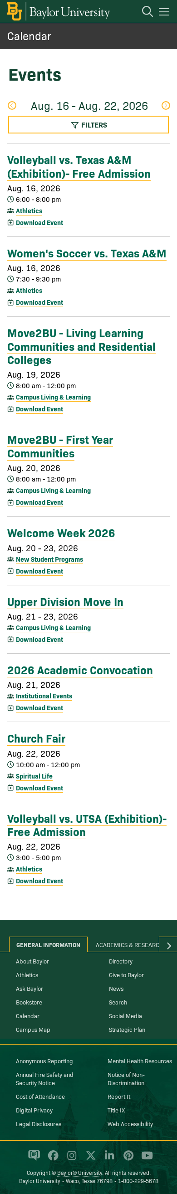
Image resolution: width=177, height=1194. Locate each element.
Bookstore (29, 1002)
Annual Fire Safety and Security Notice (45, 1078)
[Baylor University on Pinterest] (127, 1159)
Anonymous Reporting (44, 1060)
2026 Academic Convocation (80, 669)
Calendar (29, 35)
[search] (143, 12)
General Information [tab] (48, 944)
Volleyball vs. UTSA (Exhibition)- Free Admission (87, 824)
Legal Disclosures (38, 1123)
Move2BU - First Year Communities (60, 445)
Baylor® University (79, 1172)
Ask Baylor (29, 988)
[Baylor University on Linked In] (107, 1159)
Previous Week (11, 106)
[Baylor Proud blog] (32, 1159)
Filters (93, 124)
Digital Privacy (34, 1110)
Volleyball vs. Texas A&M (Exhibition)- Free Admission (79, 165)
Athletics (29, 210)
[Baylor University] (58, 11)
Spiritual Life (34, 775)
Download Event (39, 222)
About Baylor (32, 961)
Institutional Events (44, 695)
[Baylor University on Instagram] (70, 1159)
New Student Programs (49, 559)
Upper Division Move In (65, 601)
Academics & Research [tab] (129, 944)
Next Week (165, 106)
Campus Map (33, 1029)
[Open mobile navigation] (165, 13)
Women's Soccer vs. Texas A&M (87, 252)
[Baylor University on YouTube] (144, 1159)
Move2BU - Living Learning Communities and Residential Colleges (81, 345)
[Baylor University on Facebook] (51, 1159)
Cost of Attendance (40, 1096)
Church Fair (36, 737)
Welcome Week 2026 (61, 532)
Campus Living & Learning (53, 396)
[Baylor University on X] (89, 1159)
